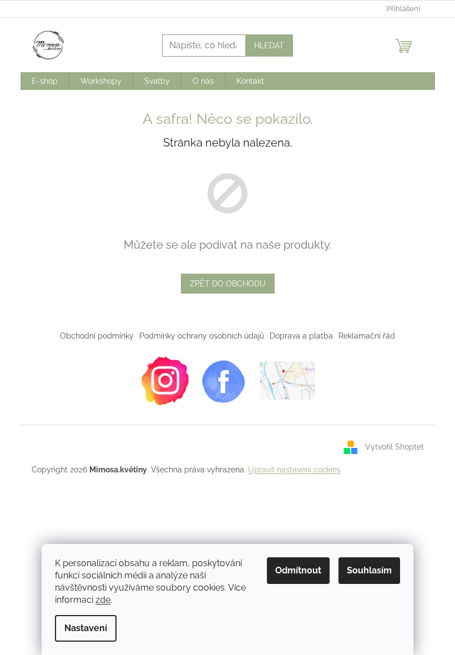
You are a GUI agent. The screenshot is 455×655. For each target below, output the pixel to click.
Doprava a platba (301, 335)
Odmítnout (298, 570)
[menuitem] (45, 81)
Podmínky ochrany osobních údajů (201, 335)
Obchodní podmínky (97, 335)
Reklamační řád (366, 335)
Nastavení (85, 628)
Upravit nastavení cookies (294, 469)
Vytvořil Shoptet (394, 446)
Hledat (269, 45)
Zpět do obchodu (228, 283)
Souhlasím (369, 570)
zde (102, 599)
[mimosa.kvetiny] (164, 379)
